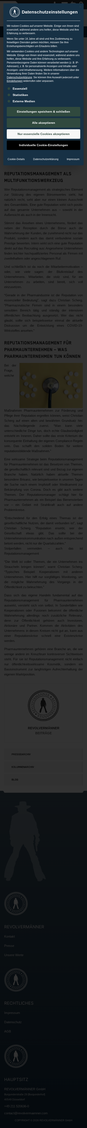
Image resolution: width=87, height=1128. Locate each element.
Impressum (73, 159)
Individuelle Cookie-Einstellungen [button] (43, 145)
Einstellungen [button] (15, 81)
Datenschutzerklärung (19, 77)
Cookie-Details (16, 159)
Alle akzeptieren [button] (43, 122)
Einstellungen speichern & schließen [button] (43, 111)
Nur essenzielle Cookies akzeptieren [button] (44, 134)
